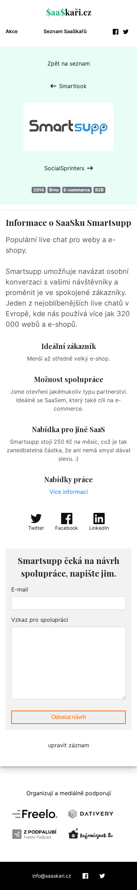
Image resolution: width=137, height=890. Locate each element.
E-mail (19, 589)
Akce (12, 31)
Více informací (69, 491)
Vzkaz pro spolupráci (39, 619)
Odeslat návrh (68, 717)
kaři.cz (68, 12)
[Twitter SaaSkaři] (102, 876)
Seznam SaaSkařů (65, 31)
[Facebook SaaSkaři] (85, 876)
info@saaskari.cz (51, 875)
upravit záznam (68, 745)
